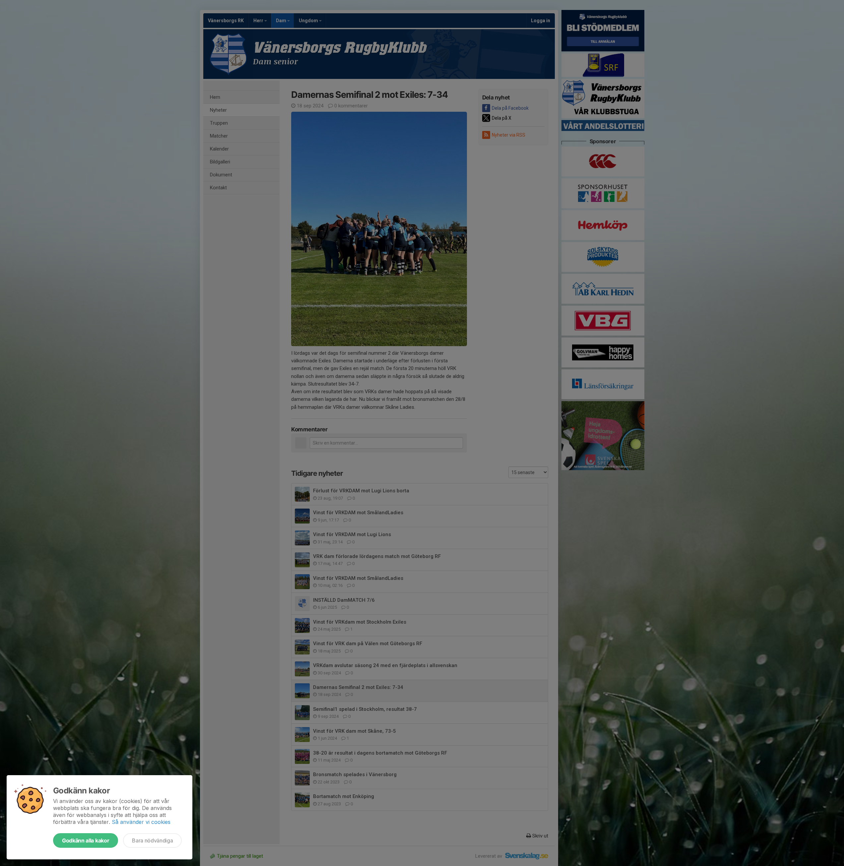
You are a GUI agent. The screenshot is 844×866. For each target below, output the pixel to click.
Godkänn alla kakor (85, 840)
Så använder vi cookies (141, 822)
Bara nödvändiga (152, 840)
